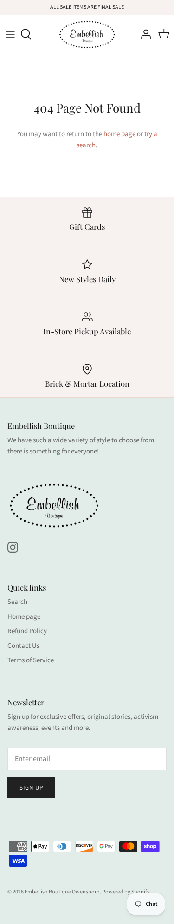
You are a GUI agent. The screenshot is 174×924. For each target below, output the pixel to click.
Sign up (31, 788)
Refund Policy (27, 631)
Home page (23, 617)
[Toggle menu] (10, 34)
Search (17, 602)
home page (119, 134)
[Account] (143, 34)
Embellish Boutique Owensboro (62, 892)
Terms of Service (30, 660)
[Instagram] (12, 547)
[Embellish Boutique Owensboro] (87, 34)
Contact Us (23, 646)
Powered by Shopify (126, 892)
